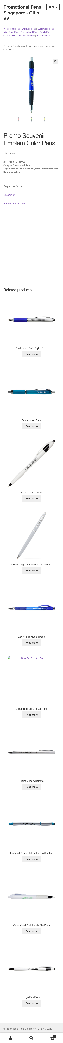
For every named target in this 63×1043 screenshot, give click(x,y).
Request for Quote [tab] (12, 186)
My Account (10, 1038)
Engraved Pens (29, 28)
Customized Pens (23, 45)
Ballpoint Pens (16, 168)
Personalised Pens (29, 32)
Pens (37, 168)
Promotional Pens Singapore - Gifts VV (22, 12)
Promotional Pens (11, 28)
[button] (55, 61)
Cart (48, 1035)
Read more (31, 354)
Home (9, 45)
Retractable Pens (49, 168)
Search (31, 1038)
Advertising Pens (11, 32)
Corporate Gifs (10, 35)
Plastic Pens (45, 32)
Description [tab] (9, 195)
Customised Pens (46, 28)
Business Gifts (43, 35)
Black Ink (29, 168)
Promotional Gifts (27, 35)
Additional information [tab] (14, 203)
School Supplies (11, 171)
